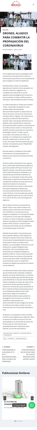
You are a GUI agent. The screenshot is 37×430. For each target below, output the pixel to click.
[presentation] (18, 387)
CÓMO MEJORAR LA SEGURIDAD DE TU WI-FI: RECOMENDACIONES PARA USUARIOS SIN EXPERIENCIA (9, 354)
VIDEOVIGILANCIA (21, 338)
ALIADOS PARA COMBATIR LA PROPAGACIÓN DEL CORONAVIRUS (17, 334)
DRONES (11, 338)
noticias (5, 30)
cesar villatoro (9, 49)
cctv (5, 338)
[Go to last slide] (4, 398)
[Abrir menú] (33, 4)
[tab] (16, 421)
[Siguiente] (32, 398)
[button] (31, 405)
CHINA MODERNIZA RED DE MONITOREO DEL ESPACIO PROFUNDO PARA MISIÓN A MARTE (28, 353)
